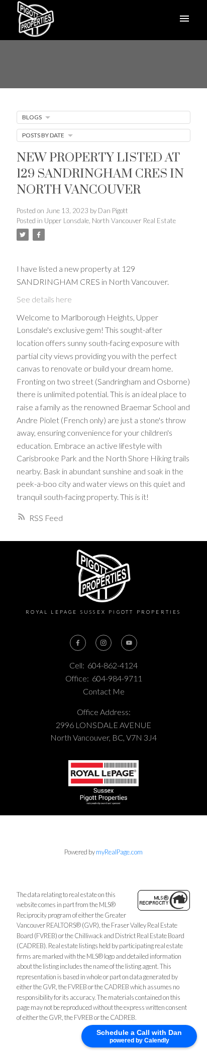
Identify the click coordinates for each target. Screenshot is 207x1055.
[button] (78, 643)
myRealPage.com (119, 852)
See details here (44, 299)
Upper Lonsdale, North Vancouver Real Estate (110, 221)
